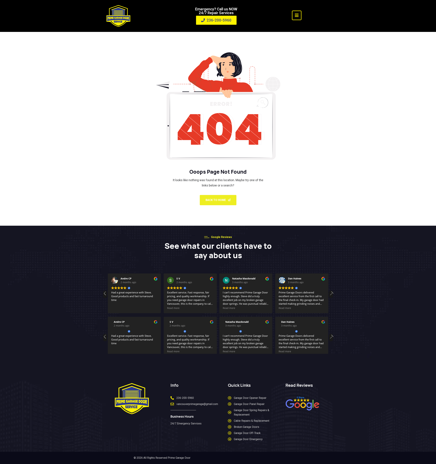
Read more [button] (173, 308)
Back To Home (216, 200)
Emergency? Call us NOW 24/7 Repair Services (216, 11)
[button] (331, 294)
